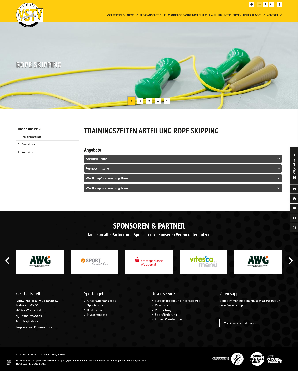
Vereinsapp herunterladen (240, 322)
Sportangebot (149, 15)
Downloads (28, 144)
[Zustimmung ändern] (8, 362)
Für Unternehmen (229, 15)
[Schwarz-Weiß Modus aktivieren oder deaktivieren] (251, 4)
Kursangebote (97, 314)
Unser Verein (113, 15)
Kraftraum (94, 310)
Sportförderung (166, 314)
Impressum (24, 327)
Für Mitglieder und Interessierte (177, 300)
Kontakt (272, 15)
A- (259, 4)
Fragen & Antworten (169, 319)
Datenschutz (43, 327)
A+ (271, 4)
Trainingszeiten (31, 136)
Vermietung (163, 310)
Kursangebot (173, 15)
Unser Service (252, 15)
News (130, 15)
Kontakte (27, 152)
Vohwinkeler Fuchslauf (199, 15)
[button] (131, 101)
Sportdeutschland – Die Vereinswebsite (88, 360)
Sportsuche (95, 305)
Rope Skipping (28, 129)
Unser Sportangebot (101, 300)
